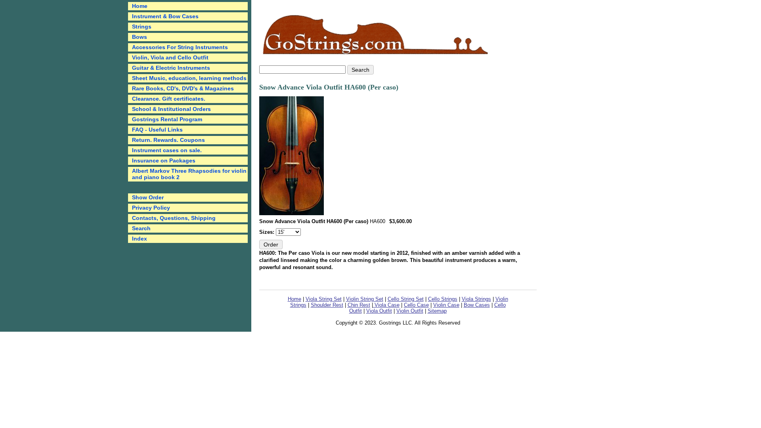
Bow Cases (477, 305)
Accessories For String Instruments (180, 47)
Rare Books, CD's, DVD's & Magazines (183, 88)
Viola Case (386, 305)
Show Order (148, 197)
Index (139, 238)
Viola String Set (324, 299)
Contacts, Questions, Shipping (174, 218)
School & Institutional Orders (171, 109)
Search (141, 228)
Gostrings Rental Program (167, 119)
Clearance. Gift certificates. (168, 99)
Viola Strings (476, 299)
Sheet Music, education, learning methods (189, 78)
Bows (139, 37)
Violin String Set (364, 299)
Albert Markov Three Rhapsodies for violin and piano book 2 (189, 174)
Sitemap (437, 311)
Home (294, 299)
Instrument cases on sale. (167, 150)
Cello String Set (406, 299)
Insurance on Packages (163, 160)
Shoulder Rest (327, 305)
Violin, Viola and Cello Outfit (170, 57)
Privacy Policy (151, 207)
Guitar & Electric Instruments (171, 68)
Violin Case (446, 305)
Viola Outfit (379, 311)
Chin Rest (359, 305)
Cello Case (416, 305)
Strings (141, 26)
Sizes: (267, 232)
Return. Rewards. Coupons (168, 140)
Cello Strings (442, 299)
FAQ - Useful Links (157, 129)
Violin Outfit (409, 311)
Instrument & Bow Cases (165, 16)
